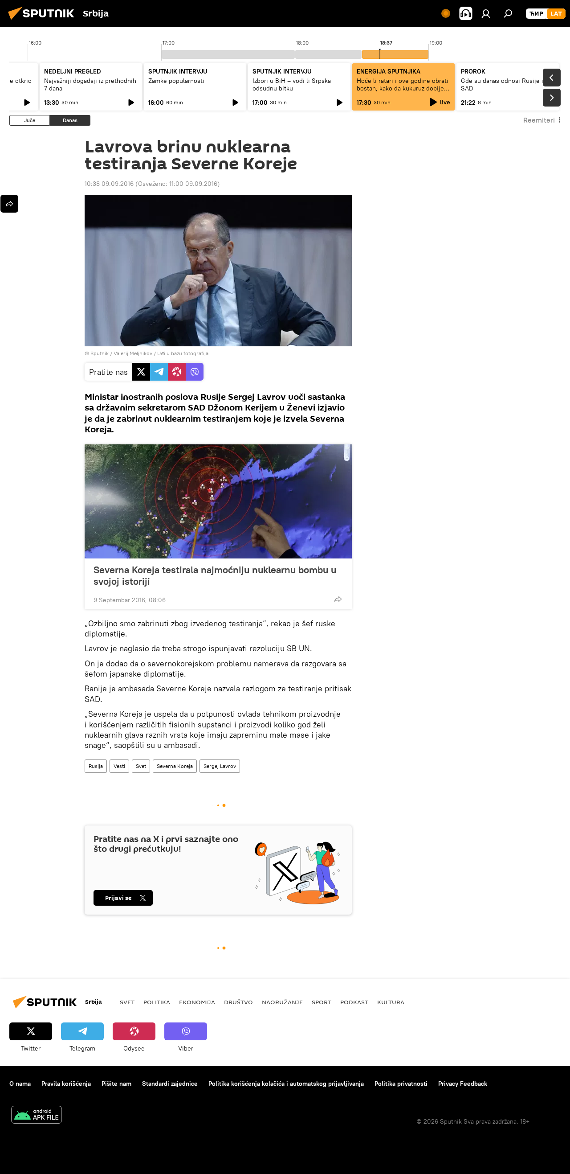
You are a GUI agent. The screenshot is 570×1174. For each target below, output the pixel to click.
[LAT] (556, 13)
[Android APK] (36, 1116)
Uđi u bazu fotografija (182, 353)
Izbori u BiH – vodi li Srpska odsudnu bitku (291, 84)
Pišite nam (116, 1084)
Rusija (96, 766)
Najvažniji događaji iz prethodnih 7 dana (90, 84)
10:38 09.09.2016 (109, 184)
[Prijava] (486, 13)
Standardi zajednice (170, 1084)
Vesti (119, 766)
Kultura (390, 1002)
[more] (338, 599)
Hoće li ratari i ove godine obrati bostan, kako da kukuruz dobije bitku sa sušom (402, 88)
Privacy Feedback (462, 1084)
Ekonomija (197, 1002)
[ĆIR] (536, 13)
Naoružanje (282, 1002)
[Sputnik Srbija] (43, 21)
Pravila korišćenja (66, 1084)
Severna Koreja (175, 766)
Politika (156, 1002)
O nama (20, 1084)
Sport (321, 1002)
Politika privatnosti (401, 1084)
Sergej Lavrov (220, 766)
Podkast (354, 1002)
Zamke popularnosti (176, 81)
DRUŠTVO (238, 1002)
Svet (141, 766)
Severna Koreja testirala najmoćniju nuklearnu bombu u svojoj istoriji (215, 575)
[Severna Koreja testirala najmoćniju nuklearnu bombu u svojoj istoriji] (218, 501)
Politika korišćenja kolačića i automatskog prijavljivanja (286, 1084)
